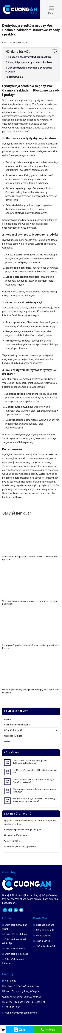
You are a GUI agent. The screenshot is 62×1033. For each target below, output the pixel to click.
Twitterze (17, 497)
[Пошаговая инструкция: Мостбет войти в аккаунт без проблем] (31, 537)
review (7, 741)
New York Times (10, 493)
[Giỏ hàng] (3, 1029)
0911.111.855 (13, 1007)
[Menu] (51, 9)
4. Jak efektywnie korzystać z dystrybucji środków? (28, 69)
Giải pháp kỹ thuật (13, 736)
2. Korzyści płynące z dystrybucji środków (29, 62)
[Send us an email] (10, 910)
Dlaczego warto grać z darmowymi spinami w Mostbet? (34, 790)
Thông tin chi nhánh (46, 946)
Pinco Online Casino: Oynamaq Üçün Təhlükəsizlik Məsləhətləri (30, 761)
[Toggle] (57, 730)
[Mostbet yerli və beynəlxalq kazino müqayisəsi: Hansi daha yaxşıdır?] (31, 670)
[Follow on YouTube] (21, 910)
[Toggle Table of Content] (53, 51)
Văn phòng (10, 980)
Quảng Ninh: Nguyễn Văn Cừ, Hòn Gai (21, 996)
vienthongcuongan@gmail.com (21, 1012)
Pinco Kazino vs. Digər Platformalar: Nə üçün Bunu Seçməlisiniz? (33, 780)
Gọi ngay (50, 1029)
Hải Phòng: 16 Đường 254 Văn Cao (20, 986)
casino (7, 719)
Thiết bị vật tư (43, 941)
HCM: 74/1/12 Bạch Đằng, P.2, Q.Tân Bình (23, 1002)
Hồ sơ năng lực (43, 935)
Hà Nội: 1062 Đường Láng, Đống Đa (20, 991)
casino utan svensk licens (17, 724)
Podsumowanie (14, 76)
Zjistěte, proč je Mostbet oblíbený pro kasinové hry (34, 771)
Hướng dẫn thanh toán (16, 934)
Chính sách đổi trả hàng (16, 954)
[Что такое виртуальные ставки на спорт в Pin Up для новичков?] (31, 582)
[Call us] (16, 910)
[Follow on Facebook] (5, 910)
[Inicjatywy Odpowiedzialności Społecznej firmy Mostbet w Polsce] (31, 626)
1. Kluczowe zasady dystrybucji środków (28, 57)
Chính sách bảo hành (15, 948)
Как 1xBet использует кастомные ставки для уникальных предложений (35, 799)
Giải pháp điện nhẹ (45, 925)
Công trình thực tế (13, 730)
